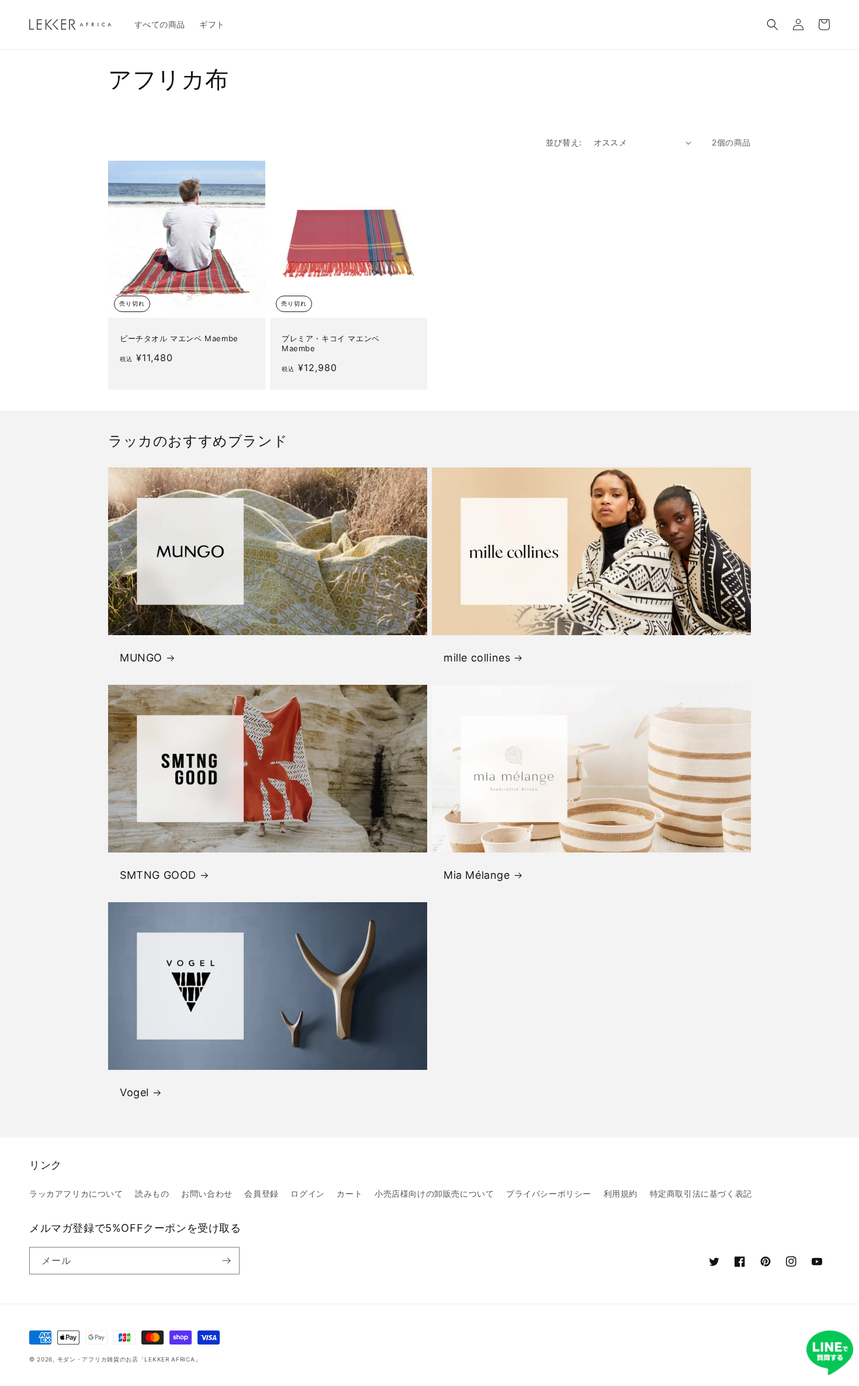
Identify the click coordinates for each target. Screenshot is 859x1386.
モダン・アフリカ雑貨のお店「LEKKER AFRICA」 (129, 1359)
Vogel (134, 1092)
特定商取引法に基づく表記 (701, 1193)
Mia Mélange (477, 875)
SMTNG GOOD (158, 875)
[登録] (226, 1260)
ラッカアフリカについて (76, 1193)
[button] (772, 24)
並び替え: (564, 142)
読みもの (152, 1193)
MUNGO (141, 658)
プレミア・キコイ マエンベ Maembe (331, 343)
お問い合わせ (207, 1193)
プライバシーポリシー (548, 1193)
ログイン (307, 1193)
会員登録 (261, 1193)
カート (349, 1193)
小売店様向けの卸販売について (434, 1193)
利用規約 (621, 1193)
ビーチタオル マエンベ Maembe (179, 338)
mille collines (477, 658)
